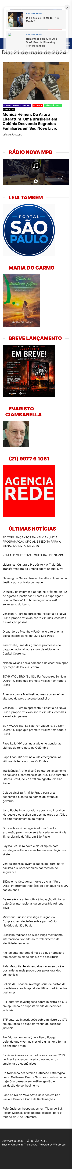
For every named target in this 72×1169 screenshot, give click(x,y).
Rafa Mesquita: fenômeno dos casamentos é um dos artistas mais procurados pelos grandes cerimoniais (34, 970)
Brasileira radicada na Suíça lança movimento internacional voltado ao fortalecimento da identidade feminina (33, 939)
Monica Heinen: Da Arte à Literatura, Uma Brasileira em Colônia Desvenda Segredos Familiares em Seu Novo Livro (30, 121)
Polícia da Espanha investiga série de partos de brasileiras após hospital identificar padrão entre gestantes (35, 988)
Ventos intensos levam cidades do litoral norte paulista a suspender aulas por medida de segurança (33, 868)
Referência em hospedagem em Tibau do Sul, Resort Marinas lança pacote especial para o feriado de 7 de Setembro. (33, 1113)
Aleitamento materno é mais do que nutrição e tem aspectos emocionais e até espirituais (33, 955)
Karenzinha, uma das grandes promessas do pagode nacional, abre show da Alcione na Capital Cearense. (32, 649)
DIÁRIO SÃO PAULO (12, 134)
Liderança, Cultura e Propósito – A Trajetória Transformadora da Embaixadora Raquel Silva (33, 566)
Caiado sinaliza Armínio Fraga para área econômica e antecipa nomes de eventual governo (30, 797)
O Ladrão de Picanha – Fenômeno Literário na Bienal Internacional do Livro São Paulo (33, 633)
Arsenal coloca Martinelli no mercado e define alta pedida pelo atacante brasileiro (33, 696)
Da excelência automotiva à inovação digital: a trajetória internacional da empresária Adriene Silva (34, 903)
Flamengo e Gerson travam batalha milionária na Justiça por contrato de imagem (35, 580)
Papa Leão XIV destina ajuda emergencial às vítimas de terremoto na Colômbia (32, 745)
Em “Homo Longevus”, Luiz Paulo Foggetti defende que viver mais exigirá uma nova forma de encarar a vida (34, 1041)
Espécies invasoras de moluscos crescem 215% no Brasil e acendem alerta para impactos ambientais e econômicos (34, 1059)
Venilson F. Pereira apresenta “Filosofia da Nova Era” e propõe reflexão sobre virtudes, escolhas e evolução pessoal (34, 618)
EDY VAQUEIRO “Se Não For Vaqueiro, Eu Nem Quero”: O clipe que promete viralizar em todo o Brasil (34, 730)
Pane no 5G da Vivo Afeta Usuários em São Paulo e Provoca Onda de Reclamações (31, 1097)
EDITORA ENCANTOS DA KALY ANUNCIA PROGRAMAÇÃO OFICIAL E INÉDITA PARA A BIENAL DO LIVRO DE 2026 (32, 541)
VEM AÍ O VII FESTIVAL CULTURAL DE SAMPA (33, 555)
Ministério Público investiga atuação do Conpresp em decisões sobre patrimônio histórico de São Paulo (30, 921)
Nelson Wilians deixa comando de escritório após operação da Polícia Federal (35, 665)
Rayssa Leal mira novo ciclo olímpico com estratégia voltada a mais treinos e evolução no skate (34, 850)
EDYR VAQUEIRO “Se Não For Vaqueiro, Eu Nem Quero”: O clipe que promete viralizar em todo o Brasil (34, 681)
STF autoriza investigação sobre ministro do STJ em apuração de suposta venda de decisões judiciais (35, 1006)
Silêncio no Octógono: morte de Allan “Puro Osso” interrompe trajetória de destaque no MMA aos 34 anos (35, 886)
